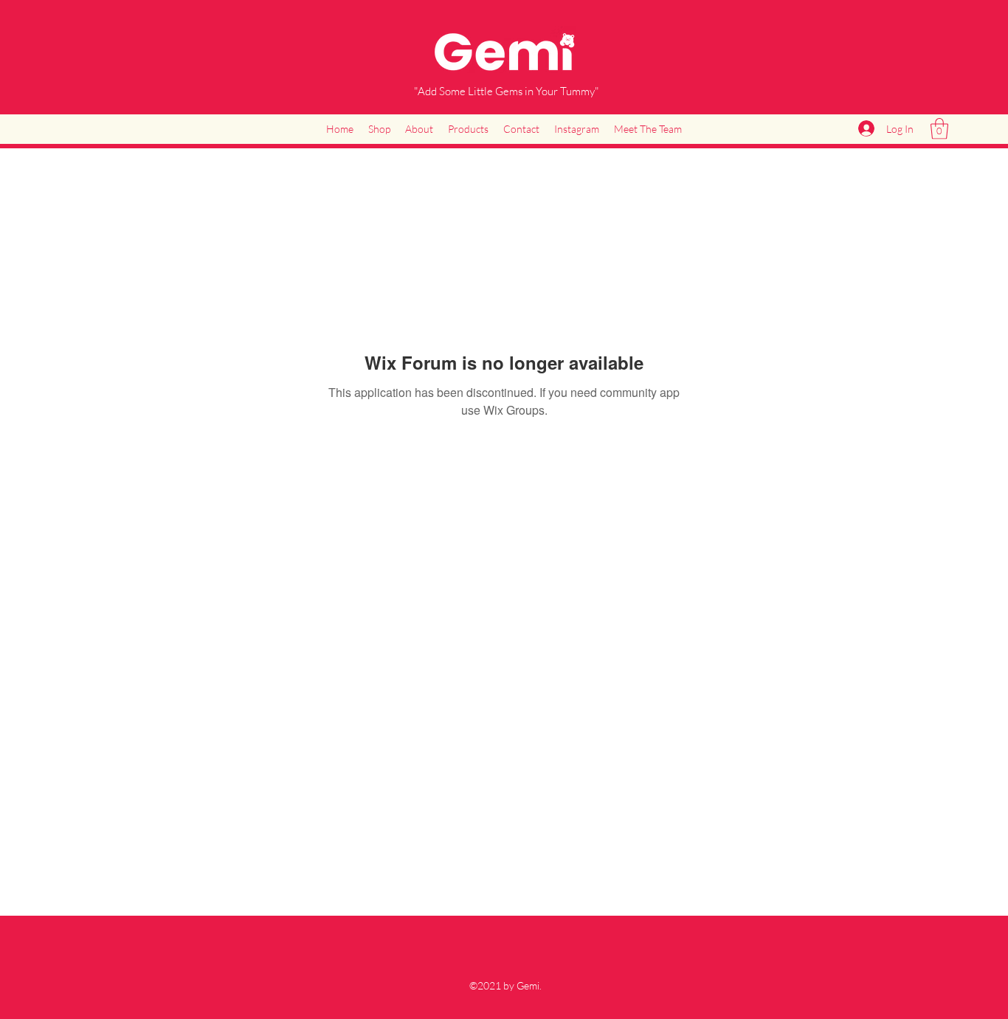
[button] (939, 128)
